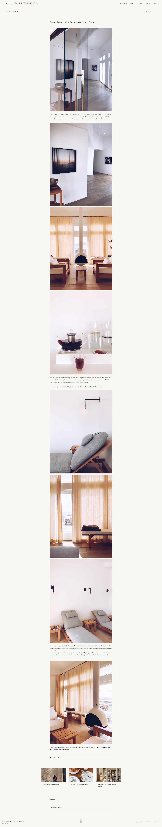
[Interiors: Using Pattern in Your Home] (108, 775)
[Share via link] (59, 757)
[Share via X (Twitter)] (55, 757)
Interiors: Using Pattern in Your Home (107, 785)
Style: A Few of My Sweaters (51, 785)
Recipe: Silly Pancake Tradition (79, 785)
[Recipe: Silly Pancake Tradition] (81, 775)
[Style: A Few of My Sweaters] (53, 775)
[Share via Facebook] (50, 757)
